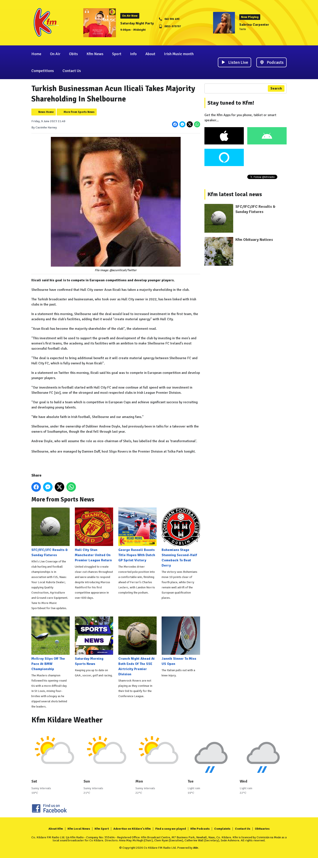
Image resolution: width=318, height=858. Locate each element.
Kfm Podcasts (200, 829)
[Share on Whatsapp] (197, 124)
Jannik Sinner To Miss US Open (179, 661)
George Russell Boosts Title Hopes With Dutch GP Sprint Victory (136, 555)
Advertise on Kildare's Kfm (132, 829)
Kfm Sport (102, 829)
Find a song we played (170, 829)
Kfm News (95, 53)
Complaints (222, 829)
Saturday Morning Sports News (89, 661)
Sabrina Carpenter (254, 24)
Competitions (42, 70)
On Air (55, 53)
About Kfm (55, 829)
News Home (46, 112)
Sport (116, 53)
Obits (73, 53)
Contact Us (72, 70)
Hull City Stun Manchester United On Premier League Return (93, 555)
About (150, 53)
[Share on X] (190, 124)
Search (276, 88)
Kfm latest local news (234, 194)
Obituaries (262, 829)
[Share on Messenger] (182, 124)
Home (36, 53)
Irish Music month (179, 53)
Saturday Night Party (137, 23)
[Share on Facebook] (175, 124)
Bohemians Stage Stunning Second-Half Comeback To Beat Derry (179, 557)
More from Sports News (79, 112)
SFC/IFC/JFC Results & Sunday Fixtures (49, 552)
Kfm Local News (78, 829)
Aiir (195, 848)
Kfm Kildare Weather (67, 720)
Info (133, 53)
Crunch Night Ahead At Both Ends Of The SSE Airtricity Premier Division (136, 666)
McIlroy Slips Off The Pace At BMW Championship (48, 663)
